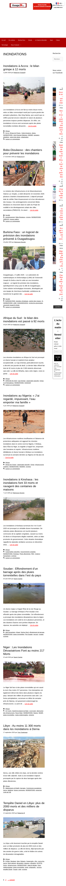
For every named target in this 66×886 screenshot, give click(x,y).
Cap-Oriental (21, 381)
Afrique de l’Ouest (10, 464)
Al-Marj (7, 861)
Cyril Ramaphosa (8, 383)
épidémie (10, 790)
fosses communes (19, 790)
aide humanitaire (10, 632)
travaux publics (14, 219)
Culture (58, 40)
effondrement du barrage (36, 632)
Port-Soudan (29, 634)
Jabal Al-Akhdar (32, 865)
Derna (5, 790)
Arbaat (18, 632)
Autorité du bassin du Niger (20, 711)
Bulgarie (23, 861)
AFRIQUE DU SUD (11, 381)
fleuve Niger (19, 713)
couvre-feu (41, 861)
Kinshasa (16, 554)
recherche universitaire (36, 303)
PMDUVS (6, 219)
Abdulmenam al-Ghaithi (12, 788)
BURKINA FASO (10, 301)
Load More (58, 306)
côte (35, 861)
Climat (41, 381)
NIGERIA (22, 466)
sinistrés (31, 715)
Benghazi (13, 861)
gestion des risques (35, 301)
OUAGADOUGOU (22, 303)
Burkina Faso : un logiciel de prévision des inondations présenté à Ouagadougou (20, 235)
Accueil (3, 40)
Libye (39, 865)
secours (35, 634)
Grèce (5, 865)
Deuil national (12, 863)
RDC (32, 554)
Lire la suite (32, 126)
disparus (26, 863)
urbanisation (24, 137)
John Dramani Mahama (20, 135)
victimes (28, 466)
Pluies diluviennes (25, 554)
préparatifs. (32, 867)
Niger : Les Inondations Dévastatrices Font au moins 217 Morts (23, 650)
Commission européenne (33, 788)
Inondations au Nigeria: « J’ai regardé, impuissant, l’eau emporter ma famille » (21, 399)
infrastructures (12, 865)
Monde (30, 40)
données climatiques (22, 301)
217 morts (8, 711)
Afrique (7, 131)
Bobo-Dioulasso (20, 217)
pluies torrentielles (18, 634)
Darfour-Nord (25, 632)
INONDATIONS (7, 135)
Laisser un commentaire (12, 139)
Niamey (35, 713)
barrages (23, 788)
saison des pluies (15, 137)
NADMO (30, 135)
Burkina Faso (21, 40)
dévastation (20, 863)
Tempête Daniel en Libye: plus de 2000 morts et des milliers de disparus (24, 806)
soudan (41, 634)
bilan (18, 861)
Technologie (5, 45)
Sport (51, 40)
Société (7, 215)
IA (42, 301)
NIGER (41, 713)
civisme (28, 217)
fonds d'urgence (26, 133)
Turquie (15, 869)
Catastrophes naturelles (12, 552)
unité (19, 869)
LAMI (14, 303)
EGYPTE (39, 863)
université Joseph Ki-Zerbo (11, 305)
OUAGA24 (27, 383)
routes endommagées (21, 715)
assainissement (10, 217)
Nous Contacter (15, 45)
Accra (7, 133)
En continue (12, 40)
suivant (11, 880)
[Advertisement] (33, 26)
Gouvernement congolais (28, 552)
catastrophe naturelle (32, 381)
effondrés (33, 863)
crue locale (32, 711)
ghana (33, 133)
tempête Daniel (7, 869)
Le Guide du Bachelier (41, 40)
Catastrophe (30, 861)
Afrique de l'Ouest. (15, 133)
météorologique (7, 867)
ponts (26, 867)
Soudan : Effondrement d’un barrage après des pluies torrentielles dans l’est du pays (22, 572)
